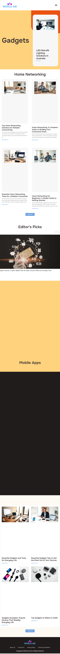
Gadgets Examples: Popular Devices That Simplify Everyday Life (13, 620)
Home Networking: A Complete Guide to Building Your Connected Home (45, 129)
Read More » (38, 60)
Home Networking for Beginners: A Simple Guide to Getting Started (44, 198)
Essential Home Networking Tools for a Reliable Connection (15, 195)
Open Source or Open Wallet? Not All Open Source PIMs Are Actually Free (25, 270)
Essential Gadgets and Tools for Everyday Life (14, 559)
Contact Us (21, 647)
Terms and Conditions (44, 647)
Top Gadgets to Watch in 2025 (44, 618)
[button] (56, 5)
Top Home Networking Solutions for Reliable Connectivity (11, 127)
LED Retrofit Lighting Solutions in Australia (42, 54)
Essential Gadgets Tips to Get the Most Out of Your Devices (44, 559)
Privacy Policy (31, 647)
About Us (12, 647)
